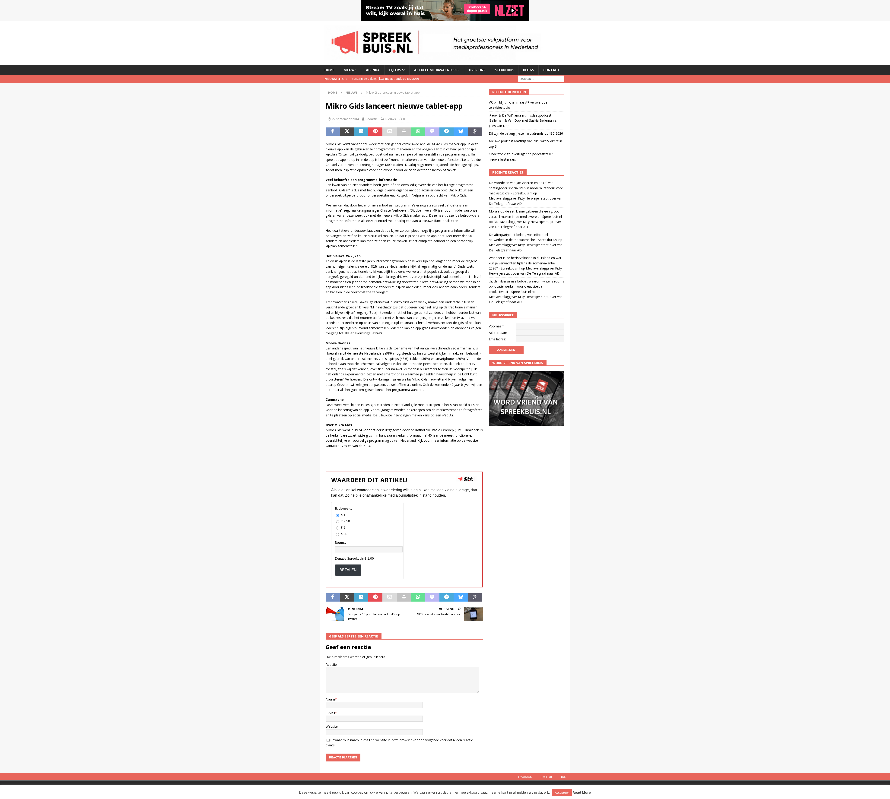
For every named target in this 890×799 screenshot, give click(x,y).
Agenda (373, 70)
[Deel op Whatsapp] (418, 131)
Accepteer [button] (562, 792)
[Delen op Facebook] (333, 131)
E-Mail (330, 713)
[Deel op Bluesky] (461, 131)
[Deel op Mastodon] (432, 131)
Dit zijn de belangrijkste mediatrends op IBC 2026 (526, 133)
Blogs (528, 70)
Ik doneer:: (343, 508)
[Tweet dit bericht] (347, 131)
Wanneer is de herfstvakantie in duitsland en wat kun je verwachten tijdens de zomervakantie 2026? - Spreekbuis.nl (525, 263)
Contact (551, 70)
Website (332, 726)
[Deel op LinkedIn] (361, 131)
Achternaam (498, 332)
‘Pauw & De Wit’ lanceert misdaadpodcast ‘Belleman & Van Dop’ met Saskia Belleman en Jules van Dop (523, 120)
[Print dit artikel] (404, 131)
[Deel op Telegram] (446, 131)
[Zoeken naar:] (541, 78)
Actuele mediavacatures (436, 70)
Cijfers (395, 70)
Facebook (525, 776)
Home (329, 70)
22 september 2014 (345, 119)
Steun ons (504, 70)
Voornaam (497, 326)
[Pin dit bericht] (375, 131)
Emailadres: (497, 339)
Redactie (372, 119)
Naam (330, 699)
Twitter (546, 776)
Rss (563, 776)
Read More (582, 792)
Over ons (477, 70)
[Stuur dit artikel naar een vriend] (389, 131)
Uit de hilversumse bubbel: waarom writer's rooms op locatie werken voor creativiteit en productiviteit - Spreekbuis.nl (526, 286)
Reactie (331, 664)
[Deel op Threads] (475, 131)
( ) (386, 79)
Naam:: (340, 542)
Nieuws (350, 70)
